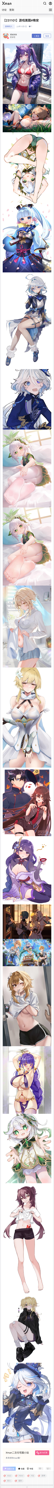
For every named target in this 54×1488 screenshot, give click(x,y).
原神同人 (8, 26)
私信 (47, 36)
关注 (37, 36)
